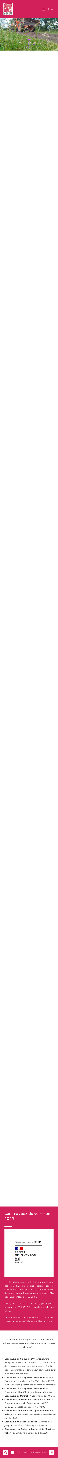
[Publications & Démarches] (13, 1452)
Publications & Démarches (31, 1452)
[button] (47, 9)
